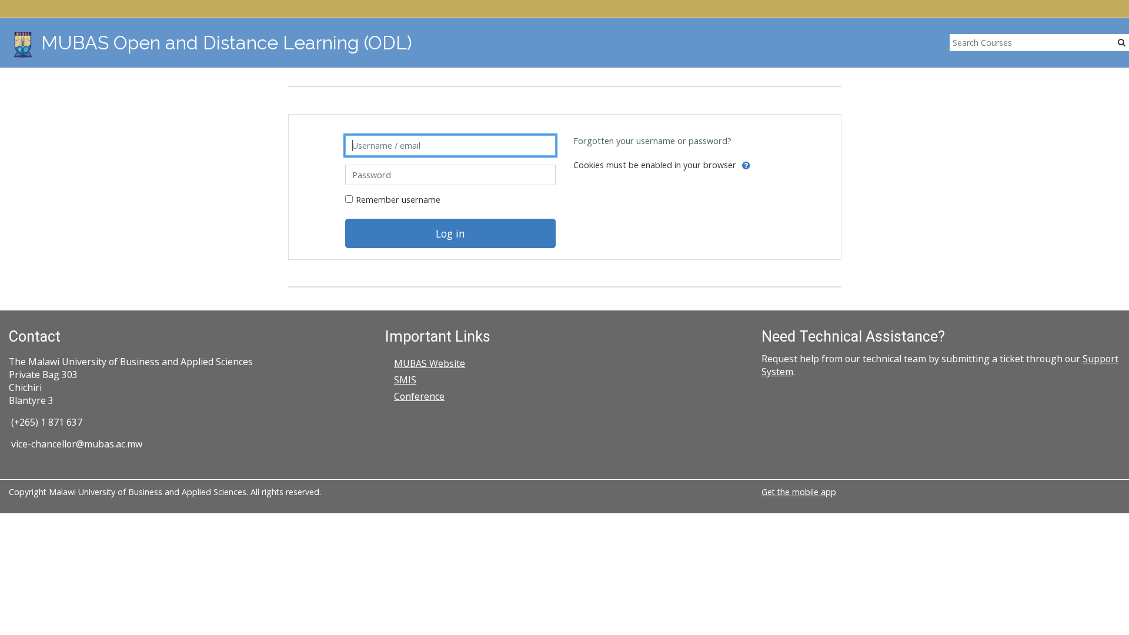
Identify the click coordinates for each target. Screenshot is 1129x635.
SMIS (405, 379)
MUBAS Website (429, 363)
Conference (419, 396)
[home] (23, 44)
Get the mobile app (798, 491)
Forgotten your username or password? (652, 140)
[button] (746, 165)
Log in (450, 233)
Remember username (398, 199)
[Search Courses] (1121, 42)
